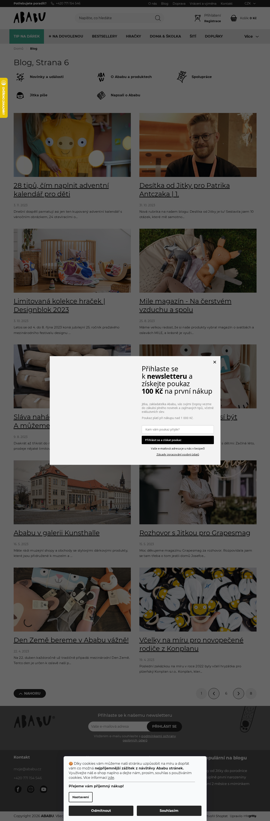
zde (111, 778)
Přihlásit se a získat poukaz (163, 440)
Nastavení (80, 797)
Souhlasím (169, 811)
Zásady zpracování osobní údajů (177, 454)
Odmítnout (101, 811)
